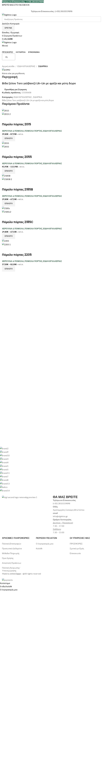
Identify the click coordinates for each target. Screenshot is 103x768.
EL (6, 57)
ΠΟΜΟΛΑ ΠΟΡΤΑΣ (33, 131)
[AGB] (49, 469)
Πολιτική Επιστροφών (11, 543)
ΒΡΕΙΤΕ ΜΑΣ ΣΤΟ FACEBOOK (16, 5)
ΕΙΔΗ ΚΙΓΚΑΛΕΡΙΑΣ (26, 66)
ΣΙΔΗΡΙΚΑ (43, 66)
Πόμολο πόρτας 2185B (17, 189)
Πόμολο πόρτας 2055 (17, 157)
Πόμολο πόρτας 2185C (17, 222)
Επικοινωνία (75, 553)
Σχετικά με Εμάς (77, 548)
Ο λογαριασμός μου (44, 543)
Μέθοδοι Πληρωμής (10, 553)
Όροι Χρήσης (8, 558)
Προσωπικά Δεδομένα (12, 548)
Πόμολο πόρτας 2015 (16, 124)
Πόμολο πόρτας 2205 (17, 255)
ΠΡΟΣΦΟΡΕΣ (76, 543)
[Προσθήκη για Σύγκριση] (5, 119)
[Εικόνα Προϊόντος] (6, 114)
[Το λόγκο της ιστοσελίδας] (9, 14)
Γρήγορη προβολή (12, 119)
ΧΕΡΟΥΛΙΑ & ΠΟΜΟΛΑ (13, 131)
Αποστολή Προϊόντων (11, 563)
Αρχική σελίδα (8, 66)
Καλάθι (39, 548)
